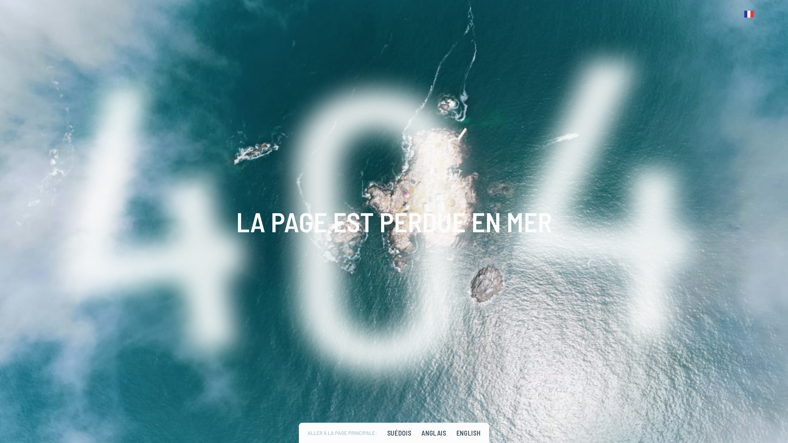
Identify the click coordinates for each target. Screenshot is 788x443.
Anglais (433, 433)
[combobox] (750, 14)
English (468, 433)
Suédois (399, 433)
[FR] (750, 14)
